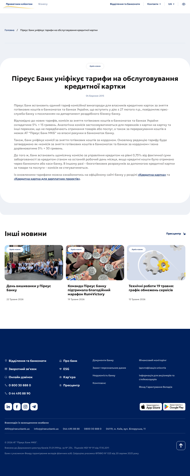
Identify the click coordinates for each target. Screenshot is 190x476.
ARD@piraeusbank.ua (17, 428)
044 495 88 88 (71, 428)
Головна (9, 30)
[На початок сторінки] (180, 445)
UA (170, 4)
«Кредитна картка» (152, 174)
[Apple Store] (151, 407)
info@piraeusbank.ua (46, 428)
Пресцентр (173, 233)
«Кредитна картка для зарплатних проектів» (47, 179)
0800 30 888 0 (92, 428)
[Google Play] (174, 407)
